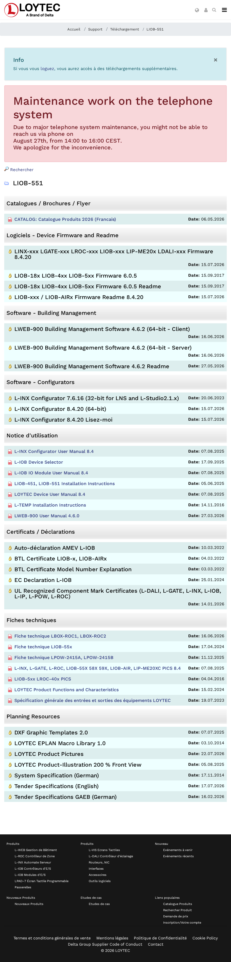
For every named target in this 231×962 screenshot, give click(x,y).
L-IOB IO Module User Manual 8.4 (51, 472)
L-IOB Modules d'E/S (30, 875)
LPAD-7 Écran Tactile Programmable (41, 881)
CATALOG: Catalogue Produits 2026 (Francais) (65, 219)
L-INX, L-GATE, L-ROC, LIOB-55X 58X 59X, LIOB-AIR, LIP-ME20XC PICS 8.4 (97, 668)
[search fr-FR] (214, 9)
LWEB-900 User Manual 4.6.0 (46, 515)
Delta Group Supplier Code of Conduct (105, 944)
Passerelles (23, 887)
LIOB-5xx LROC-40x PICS (42, 679)
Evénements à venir (177, 850)
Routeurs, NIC (99, 862)
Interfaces (96, 869)
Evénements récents (178, 856)
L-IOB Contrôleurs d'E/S (33, 869)
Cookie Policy (205, 938)
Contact (155, 944)
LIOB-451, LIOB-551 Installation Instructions (64, 483)
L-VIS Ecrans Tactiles (104, 850)
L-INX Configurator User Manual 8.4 (54, 451)
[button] (197, 10)
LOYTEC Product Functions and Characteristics (66, 689)
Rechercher (21, 169)
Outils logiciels (100, 881)
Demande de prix (175, 916)
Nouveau (161, 844)
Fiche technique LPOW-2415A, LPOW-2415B (64, 657)
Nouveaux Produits (20, 898)
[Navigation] (224, 10)
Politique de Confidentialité (160, 938)
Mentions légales (112, 938)
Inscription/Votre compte (182, 922)
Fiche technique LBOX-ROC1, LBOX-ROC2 (60, 636)
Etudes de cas (91, 898)
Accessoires (97, 875)
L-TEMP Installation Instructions (50, 505)
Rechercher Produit (177, 910)
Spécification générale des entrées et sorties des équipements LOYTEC (92, 700)
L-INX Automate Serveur (33, 862)
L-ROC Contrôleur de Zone (35, 856)
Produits (12, 844)
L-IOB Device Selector (38, 462)
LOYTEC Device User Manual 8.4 (49, 494)
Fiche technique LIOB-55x (43, 646)
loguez (47, 68)
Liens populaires (167, 898)
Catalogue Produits (177, 904)
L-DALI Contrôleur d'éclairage (111, 856)
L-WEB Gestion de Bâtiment (36, 850)
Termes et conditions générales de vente (52, 938)
